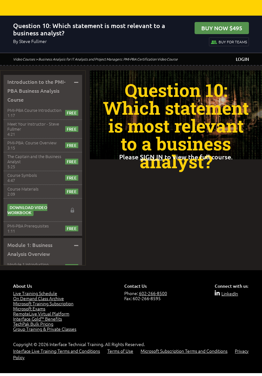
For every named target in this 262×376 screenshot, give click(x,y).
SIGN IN (151, 157)
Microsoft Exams (29, 308)
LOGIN (242, 59)
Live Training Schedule (35, 293)
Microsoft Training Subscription (43, 303)
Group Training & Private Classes (44, 329)
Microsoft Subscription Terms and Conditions (184, 351)
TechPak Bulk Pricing (33, 324)
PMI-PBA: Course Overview (32, 143)
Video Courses (24, 58)
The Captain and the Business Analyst (34, 158)
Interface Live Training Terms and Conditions (56, 351)
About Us (22, 286)
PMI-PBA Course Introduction (34, 110)
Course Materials (23, 189)
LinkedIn (229, 293)
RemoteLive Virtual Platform (41, 313)
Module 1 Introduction (28, 264)
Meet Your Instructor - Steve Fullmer (33, 126)
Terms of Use (120, 351)
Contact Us (135, 286)
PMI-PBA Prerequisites (28, 226)
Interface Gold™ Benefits (37, 318)
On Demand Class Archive (38, 298)
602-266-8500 (153, 293)
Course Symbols (22, 175)
